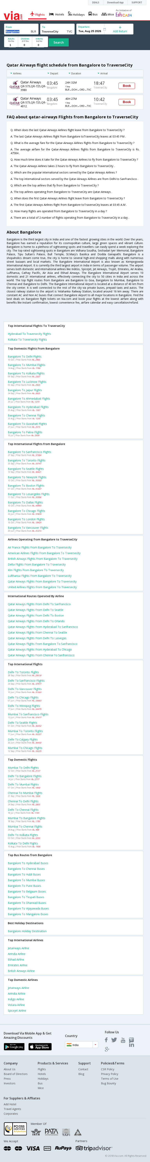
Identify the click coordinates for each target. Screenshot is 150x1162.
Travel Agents (12, 1109)
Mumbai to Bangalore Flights (26, 818)
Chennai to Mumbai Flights (25, 793)
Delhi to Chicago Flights (23, 697)
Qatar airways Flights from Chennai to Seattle (37, 632)
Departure (83, 26)
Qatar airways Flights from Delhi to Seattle (35, 610)
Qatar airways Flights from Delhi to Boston (36, 615)
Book (127, 85)
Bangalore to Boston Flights (26, 485)
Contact (83, 1069)
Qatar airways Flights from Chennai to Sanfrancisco (41, 655)
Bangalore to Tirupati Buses (26, 897)
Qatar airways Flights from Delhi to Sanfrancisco (39, 604)
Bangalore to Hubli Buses (24, 874)
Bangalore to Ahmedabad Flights (29, 398)
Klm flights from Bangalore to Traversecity (36, 570)
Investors (9, 1083)
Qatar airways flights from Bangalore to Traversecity (42, 581)
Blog (81, 1074)
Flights (42, 1069)
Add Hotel (10, 1104)
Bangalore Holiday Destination (27, 931)
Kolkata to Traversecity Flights (27, 339)
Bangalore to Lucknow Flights (27, 382)
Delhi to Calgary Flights (23, 739)
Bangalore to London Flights (26, 519)
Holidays (43, 1078)
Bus (40, 1083)
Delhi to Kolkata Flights (23, 835)
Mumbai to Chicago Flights (25, 748)
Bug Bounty (108, 1083)
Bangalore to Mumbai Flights (26, 365)
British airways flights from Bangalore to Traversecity (42, 559)
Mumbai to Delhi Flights (23, 767)
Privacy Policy (109, 1074)
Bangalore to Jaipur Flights (25, 390)
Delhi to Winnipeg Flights (24, 706)
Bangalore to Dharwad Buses (27, 903)
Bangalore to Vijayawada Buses (28, 908)
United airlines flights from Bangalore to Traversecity (42, 587)
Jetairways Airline (18, 948)
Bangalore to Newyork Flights (27, 477)
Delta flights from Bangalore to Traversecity (37, 564)
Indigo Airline (16, 999)
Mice (41, 1088)
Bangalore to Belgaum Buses (27, 891)
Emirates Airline (17, 965)
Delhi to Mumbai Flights (23, 784)
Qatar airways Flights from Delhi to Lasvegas (37, 638)
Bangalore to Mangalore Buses (28, 914)
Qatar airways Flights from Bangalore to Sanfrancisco (42, 644)
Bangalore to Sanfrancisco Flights (29, 452)
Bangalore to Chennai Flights (26, 415)
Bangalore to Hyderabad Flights (28, 407)
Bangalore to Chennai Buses (26, 869)
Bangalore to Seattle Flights (26, 469)
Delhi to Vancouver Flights (25, 689)
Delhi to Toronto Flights (23, 672)
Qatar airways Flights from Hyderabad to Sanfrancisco (43, 627)
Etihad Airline (16, 959)
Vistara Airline (16, 1005)
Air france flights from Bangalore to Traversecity (39, 547)
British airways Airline (21, 971)
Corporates (11, 1113)
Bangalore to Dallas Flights (25, 502)
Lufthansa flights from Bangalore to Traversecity (39, 576)
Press (7, 1078)
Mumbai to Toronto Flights (25, 731)
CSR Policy (107, 1069)
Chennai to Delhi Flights (23, 801)
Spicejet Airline (17, 1010)
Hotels (42, 1074)
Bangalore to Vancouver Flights (28, 527)
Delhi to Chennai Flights (23, 810)
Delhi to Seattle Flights (22, 722)
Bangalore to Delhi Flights (24, 356)
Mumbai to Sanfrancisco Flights (28, 714)
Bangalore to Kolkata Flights (26, 373)
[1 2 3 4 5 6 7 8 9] (11, 45)
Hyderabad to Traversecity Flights (29, 334)
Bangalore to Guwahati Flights (27, 424)
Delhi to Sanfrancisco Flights (26, 680)
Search (59, 42)
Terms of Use (109, 1078)
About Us (9, 1069)
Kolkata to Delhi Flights (23, 843)
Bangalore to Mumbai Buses (26, 880)
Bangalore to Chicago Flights (26, 511)
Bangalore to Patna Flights (25, 432)
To (43, 27)
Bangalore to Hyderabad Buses (28, 863)
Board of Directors (16, 1074)
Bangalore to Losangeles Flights (28, 494)
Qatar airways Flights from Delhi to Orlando (36, 621)
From (9, 27)
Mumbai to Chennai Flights (25, 826)
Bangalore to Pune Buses (24, 886)
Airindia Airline (16, 954)
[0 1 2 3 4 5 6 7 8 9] (25, 45)
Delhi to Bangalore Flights (24, 776)
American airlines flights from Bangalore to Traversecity (44, 553)
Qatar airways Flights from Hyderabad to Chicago (40, 649)
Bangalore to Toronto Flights (27, 460)
